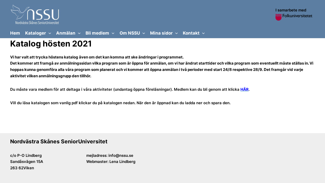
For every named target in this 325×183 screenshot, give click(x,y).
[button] (48, 33)
